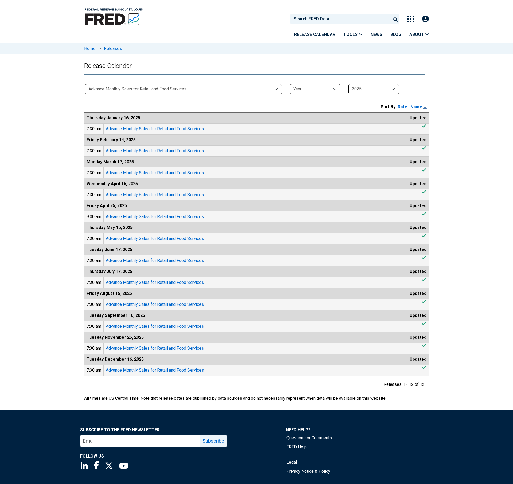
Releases (113, 48)
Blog (395, 34)
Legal (291, 462)
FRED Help (296, 446)
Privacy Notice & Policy (308, 471)
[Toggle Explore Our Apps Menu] (410, 19)
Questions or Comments (309, 437)
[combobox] (340, 19)
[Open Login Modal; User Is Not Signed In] (425, 19)
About (417, 34)
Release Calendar (314, 34)
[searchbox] (341, 19)
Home (89, 48)
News (376, 34)
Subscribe (213, 441)
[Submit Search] (395, 19)
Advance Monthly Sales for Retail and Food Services (155, 128)
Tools (351, 34)
